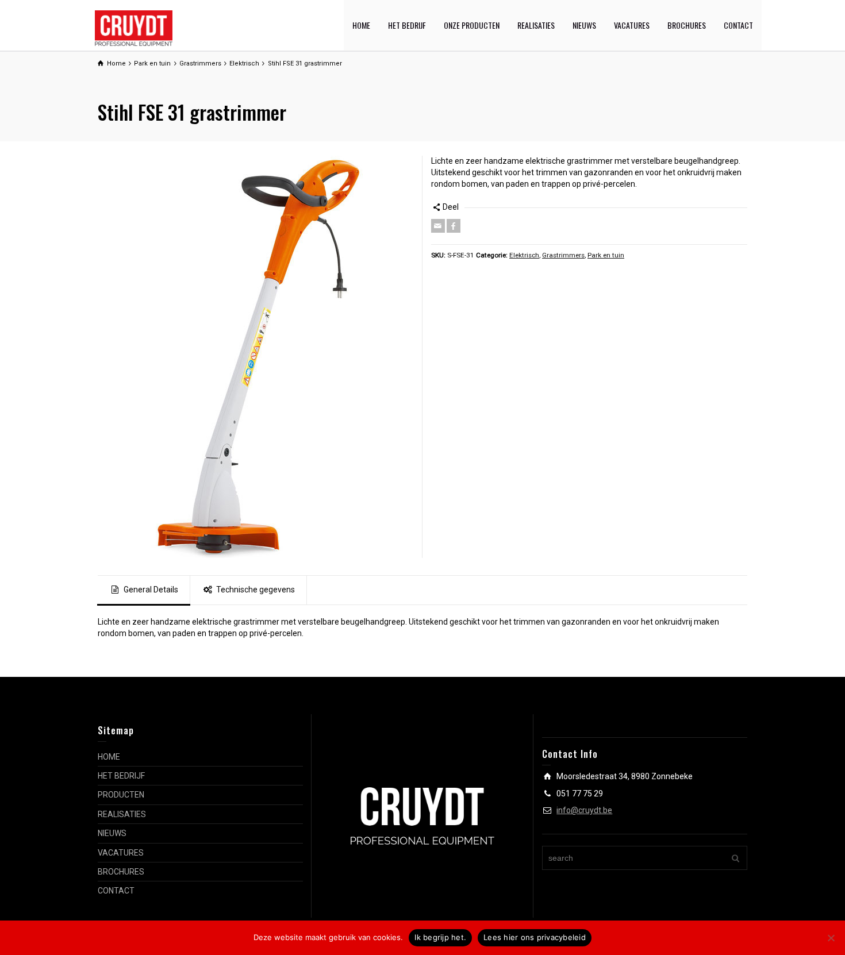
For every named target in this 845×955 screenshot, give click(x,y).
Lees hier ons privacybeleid (534, 937)
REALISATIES (536, 25)
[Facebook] (453, 226)
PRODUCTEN (121, 794)
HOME (361, 25)
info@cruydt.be (584, 810)
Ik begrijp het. (440, 937)
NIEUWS (584, 25)
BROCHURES (686, 25)
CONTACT (738, 25)
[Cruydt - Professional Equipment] (133, 27)
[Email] (438, 226)
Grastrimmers (563, 255)
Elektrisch (524, 255)
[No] (830, 938)
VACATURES (632, 25)
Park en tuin (605, 255)
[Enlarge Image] (256, 357)
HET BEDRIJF (407, 25)
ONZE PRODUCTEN (472, 25)
